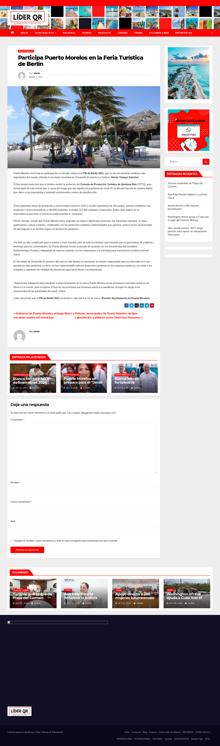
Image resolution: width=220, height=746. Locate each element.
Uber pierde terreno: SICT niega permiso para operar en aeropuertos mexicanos (187, 231)
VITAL (207, 739)
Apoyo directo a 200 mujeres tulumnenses (134, 596)
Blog (145, 732)
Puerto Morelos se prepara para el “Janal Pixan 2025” (83, 382)
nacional (168, 739)
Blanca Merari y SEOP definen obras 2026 (31, 381)
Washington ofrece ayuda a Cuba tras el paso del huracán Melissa (184, 599)
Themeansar (57, 732)
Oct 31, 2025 (21, 603)
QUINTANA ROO (44, 33)
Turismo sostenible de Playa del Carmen (32, 596)
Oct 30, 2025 (175, 603)
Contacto (153, 732)
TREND (138, 33)
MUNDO (87, 33)
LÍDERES (123, 33)
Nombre (15, 482)
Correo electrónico (21, 502)
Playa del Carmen (21, 590)
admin (37, 73)
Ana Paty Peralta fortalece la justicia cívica (80, 598)
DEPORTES (188, 732)
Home (127, 732)
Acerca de (136, 732)
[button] (212, 33)
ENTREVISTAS (183, 33)
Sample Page (197, 739)
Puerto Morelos (26, 51)
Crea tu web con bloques (169, 732)
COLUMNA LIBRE (159, 33)
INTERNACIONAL (124, 739)
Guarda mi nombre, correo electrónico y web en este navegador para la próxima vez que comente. (66, 540)
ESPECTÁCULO (203, 732)
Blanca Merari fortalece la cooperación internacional (126, 384)
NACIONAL (69, 33)
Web (12, 521)
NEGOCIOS (104, 33)
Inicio (24, 33)
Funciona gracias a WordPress (21, 732)
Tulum (118, 590)
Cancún (68, 590)
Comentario (17, 419)
